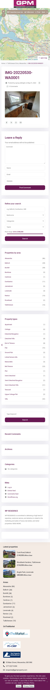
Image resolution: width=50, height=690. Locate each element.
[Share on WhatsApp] (16, 122)
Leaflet (29, 59)
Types (9, 227)
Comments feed (13, 494)
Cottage (7, 329)
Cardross (8, 277)
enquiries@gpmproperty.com (16, 670)
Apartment (8, 324)
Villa (6, 399)
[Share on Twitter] (11, 122)
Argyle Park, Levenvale (25, 572)
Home (3, 63)
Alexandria (8, 258)
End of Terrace (10, 343)
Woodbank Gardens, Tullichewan (29, 562)
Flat (6, 348)
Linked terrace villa (11, 357)
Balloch (7, 263)
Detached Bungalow (11, 334)
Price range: (9, 231)
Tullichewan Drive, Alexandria (16, 63)
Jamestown (9, 286)
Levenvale (8, 291)
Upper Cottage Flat (11, 394)
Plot (6, 371)
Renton (7, 295)
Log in (10, 487)
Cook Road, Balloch (24, 552)
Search (25, 239)
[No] (47, 681)
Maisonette (8, 362)
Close (19, 686)
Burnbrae (8, 272)
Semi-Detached (10, 376)
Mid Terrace (9, 366)
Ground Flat (9, 352)
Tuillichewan (9, 305)
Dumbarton (8, 281)
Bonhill (7, 268)
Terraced (8, 390)
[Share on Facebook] (6, 122)
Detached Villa (10, 338)
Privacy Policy (40, 683)
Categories (10, 221)
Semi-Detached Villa (11, 385)
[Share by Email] (20, 122)
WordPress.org (13, 497)
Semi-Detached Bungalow (13, 380)
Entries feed (12, 490)
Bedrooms (10, 215)
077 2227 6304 (11, 666)
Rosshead (8, 300)
